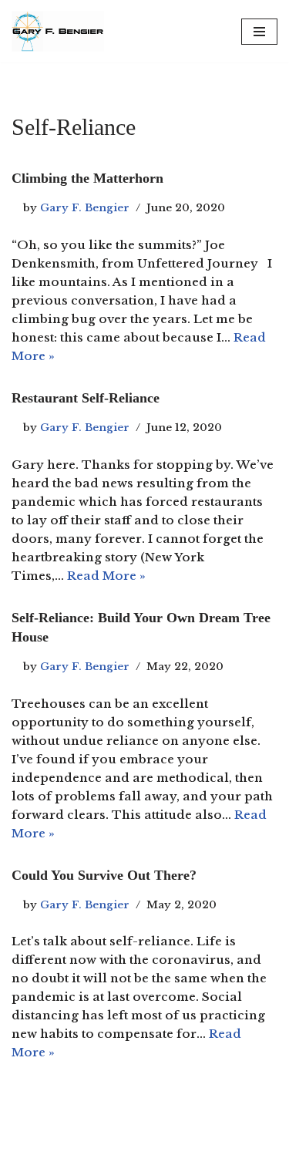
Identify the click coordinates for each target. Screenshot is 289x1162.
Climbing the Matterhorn (87, 178)
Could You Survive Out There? (104, 875)
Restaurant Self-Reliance (86, 398)
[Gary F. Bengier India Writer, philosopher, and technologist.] (58, 31)
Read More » (106, 575)
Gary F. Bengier (84, 207)
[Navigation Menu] (259, 32)
